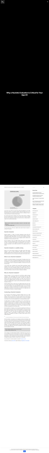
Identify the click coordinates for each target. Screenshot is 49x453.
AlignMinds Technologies (25, 340)
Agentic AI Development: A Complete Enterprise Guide (38, 198)
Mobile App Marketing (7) (36, 253)
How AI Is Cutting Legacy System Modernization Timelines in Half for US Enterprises (38, 201)
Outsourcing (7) (34, 239)
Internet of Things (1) (35, 249)
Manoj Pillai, (13, 340)
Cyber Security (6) (35, 237)
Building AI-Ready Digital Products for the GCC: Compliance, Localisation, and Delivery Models (38, 204)
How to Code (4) (34, 247)
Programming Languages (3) (36, 241)
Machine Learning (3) (35, 251)
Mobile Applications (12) (35, 257)
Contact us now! (23, 338)
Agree (24, 451)
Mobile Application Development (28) (37, 255)
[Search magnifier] (43, 187)
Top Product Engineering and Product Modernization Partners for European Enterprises (38, 193)
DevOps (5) (34, 243)
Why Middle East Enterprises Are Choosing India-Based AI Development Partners (38, 196)
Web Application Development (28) (37, 235)
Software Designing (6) (35, 245)
